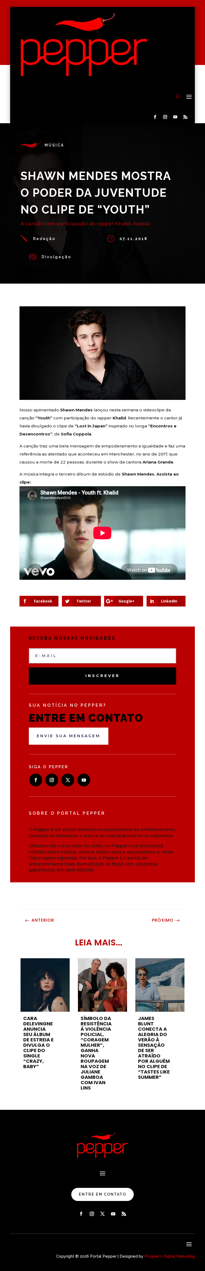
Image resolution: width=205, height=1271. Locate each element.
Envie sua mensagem (68, 735)
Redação (44, 239)
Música (54, 145)
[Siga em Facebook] (155, 117)
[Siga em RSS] (186, 117)
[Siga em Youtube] (175, 117)
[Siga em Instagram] (165, 117)
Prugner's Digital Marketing (169, 1256)
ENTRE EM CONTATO (102, 1194)
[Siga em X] (67, 780)
